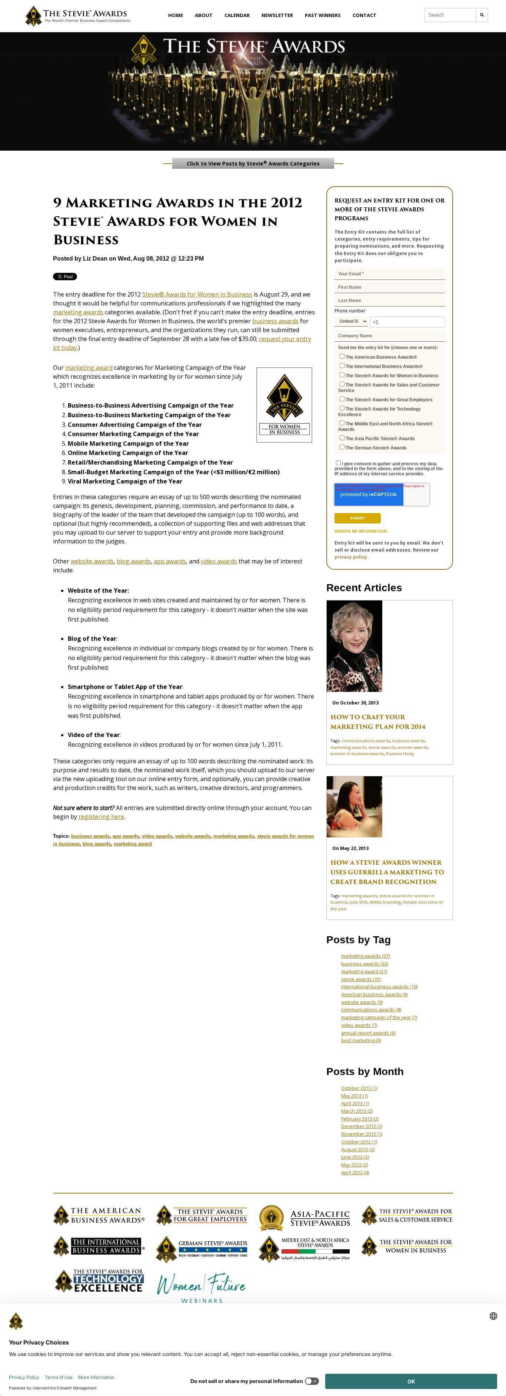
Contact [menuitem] (364, 15)
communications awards (366, 740)
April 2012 (355, 1172)
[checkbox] (389, 402)
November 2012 (361, 1134)
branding (392, 902)
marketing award (89, 368)
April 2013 (355, 1103)
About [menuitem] (204, 15)
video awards (219, 561)
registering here (101, 817)
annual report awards (368, 1033)
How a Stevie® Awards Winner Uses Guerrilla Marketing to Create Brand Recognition (387, 872)
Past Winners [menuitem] (323, 15)
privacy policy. (351, 557)
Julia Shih (358, 902)
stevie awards (381, 747)
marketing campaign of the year (379, 1017)
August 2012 (357, 1149)
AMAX (375, 902)
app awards (170, 561)
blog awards (134, 561)
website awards (92, 561)
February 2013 (360, 1118)
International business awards (379, 986)
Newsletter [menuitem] (277, 15)
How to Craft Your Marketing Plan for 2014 (378, 722)
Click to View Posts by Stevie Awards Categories (253, 163)
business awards (275, 321)
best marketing (361, 1040)
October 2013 (359, 1088)
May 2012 (354, 1164)
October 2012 (359, 1141)
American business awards (374, 994)
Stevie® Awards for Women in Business (197, 294)
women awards (412, 747)
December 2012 (361, 1126)
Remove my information (360, 531)
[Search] (482, 15)
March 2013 (357, 1111)
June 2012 (355, 1157)
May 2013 (354, 1095)
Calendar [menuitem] (237, 15)
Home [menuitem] (175, 15)
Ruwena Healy (400, 753)
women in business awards (357, 753)
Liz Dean (95, 258)
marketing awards (78, 312)
